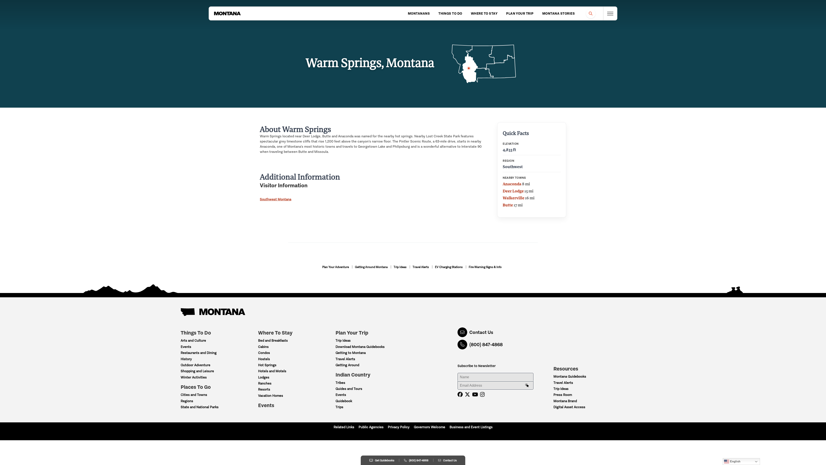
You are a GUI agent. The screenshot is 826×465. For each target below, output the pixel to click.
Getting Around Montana (371, 267)
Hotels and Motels (272, 371)
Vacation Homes (270, 396)
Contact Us (481, 332)
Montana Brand (565, 401)
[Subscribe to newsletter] (527, 386)
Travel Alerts (421, 267)
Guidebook (344, 401)
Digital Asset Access (569, 407)
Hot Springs (267, 365)
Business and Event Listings (471, 427)
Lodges (263, 377)
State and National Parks (200, 407)
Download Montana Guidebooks (360, 347)
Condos (264, 353)
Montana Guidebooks (569, 376)
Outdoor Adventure (195, 365)
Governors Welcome (429, 427)
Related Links (344, 427)
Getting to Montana (351, 353)
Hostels (264, 359)
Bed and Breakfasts (273, 340)
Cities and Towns (194, 395)
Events (186, 347)
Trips (339, 407)
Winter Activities (194, 377)
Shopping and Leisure (197, 371)
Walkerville (513, 197)
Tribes (340, 383)
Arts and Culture (193, 340)
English (734, 461)
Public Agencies (371, 427)
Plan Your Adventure (336, 267)
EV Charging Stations (449, 267)
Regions (187, 401)
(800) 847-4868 (486, 344)
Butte (508, 205)
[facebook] (460, 394)
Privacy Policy (399, 427)
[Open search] (591, 13)
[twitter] (467, 394)
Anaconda (512, 183)
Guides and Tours (349, 389)
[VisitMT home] (227, 14)
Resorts (264, 389)
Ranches (264, 383)
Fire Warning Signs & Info (485, 267)
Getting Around (347, 365)
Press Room (562, 395)
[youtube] (475, 394)
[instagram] (482, 394)
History (186, 359)
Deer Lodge (513, 191)
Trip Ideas (400, 267)
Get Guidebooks (384, 460)
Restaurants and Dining (199, 353)
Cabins (263, 347)
